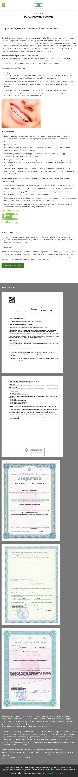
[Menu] (3, 5)
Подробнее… (61, 773)
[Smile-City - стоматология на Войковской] (39, 5)
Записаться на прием (13, 265)
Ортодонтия (39, 13)
